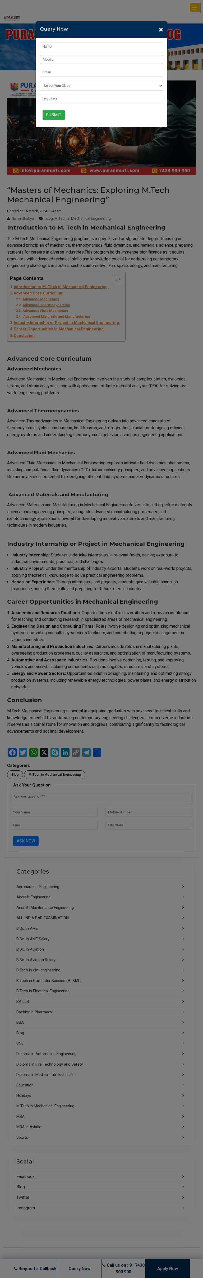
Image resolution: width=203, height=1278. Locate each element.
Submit (53, 114)
